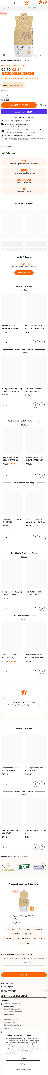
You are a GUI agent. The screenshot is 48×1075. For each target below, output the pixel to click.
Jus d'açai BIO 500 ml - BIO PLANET (35, 768)
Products (11, 8)
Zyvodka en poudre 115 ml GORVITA (12, 831)
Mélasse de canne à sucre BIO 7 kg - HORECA (10, 656)
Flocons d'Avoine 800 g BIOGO (23, 917)
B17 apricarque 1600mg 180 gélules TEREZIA (12, 389)
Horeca (33, 934)
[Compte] (9, 3)
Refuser (23, 1064)
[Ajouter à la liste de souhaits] (32, 903)
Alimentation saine (11, 938)
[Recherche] (14, 3)
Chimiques (37, 929)
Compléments (39, 938)
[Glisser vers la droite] (42, 342)
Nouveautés (24, 943)
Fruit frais (10, 929)
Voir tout (24, 424)
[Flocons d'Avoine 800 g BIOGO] (24, 901)
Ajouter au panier (19, 105)
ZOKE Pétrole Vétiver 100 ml (35, 831)
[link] (41, 105)
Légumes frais (24, 929)
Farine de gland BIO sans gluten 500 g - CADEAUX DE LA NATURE (34, 520)
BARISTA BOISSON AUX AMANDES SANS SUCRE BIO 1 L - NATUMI (35, 327)
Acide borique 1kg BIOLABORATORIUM (11, 458)
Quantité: (4, 91)
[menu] (2, 2)
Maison (3, 8)
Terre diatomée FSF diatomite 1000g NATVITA (33, 390)
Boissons (26, 938)
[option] (24, 35)
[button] (41, 56)
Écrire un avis (24, 273)
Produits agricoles (19, 934)
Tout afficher (26, 857)
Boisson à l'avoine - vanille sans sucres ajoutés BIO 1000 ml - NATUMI (11, 327)
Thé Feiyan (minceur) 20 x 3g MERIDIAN (12, 768)
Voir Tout (24, 290)
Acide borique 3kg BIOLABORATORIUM (34, 458)
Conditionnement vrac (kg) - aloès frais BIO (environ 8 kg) (34, 656)
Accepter (23, 1059)
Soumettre (24, 975)
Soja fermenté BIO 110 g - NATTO (12, 520)
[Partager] (45, 105)
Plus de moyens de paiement (24, 117)
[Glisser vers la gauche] (35, 342)
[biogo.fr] (8, 867)
